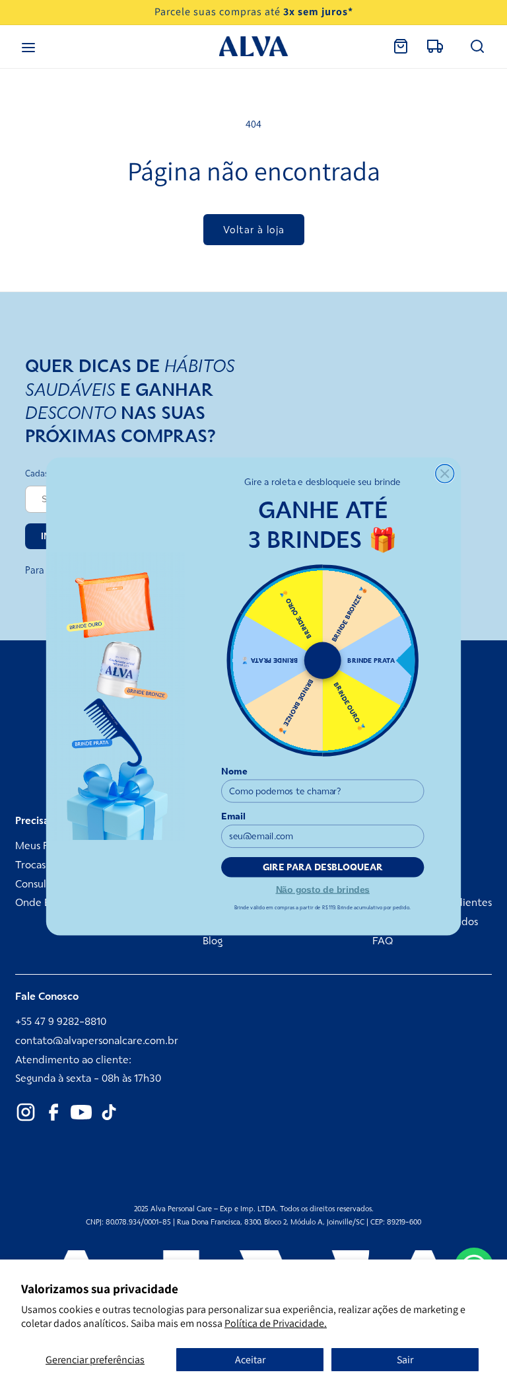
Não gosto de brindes (323, 888)
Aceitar (250, 1360)
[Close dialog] (445, 474)
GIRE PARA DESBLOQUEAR (323, 867)
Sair (405, 1360)
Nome (234, 771)
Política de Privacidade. (275, 1323)
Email (233, 816)
